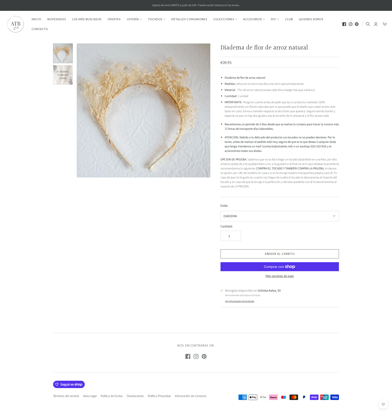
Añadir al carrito (280, 253)
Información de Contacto (190, 396)
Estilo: (224, 205)
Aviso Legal (90, 396)
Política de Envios (112, 396)
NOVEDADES (56, 19)
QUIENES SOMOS (311, 19)
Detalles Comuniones (189, 19)
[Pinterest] (357, 24)
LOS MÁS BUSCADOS (87, 19)
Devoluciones (135, 396)
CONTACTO (40, 29)
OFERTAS (114, 19)
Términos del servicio (66, 396)
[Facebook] (344, 24)
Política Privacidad (159, 396)
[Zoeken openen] (368, 24)
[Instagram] (350, 24)
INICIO (36, 19)
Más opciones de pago (280, 276)
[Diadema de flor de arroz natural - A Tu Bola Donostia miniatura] (63, 53)
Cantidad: (226, 226)
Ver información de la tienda (239, 301)
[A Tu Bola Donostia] (15, 24)
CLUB (289, 19)
